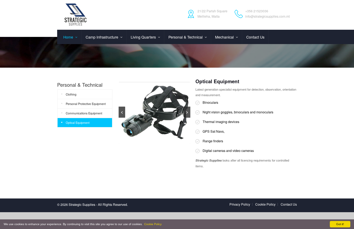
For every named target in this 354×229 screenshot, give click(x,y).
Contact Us (289, 204)
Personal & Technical (185, 37)
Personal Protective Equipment (86, 104)
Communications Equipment (84, 113)
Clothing (71, 94)
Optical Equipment (78, 123)
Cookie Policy (265, 204)
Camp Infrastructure (102, 37)
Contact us (255, 37)
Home (68, 37)
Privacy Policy (239, 204)
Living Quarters (143, 37)
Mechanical (224, 37)
